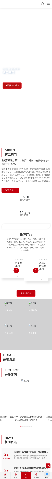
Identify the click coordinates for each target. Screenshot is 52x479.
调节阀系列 (8, 271)
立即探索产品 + (12, 85)
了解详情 (8, 315)
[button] (24, 140)
